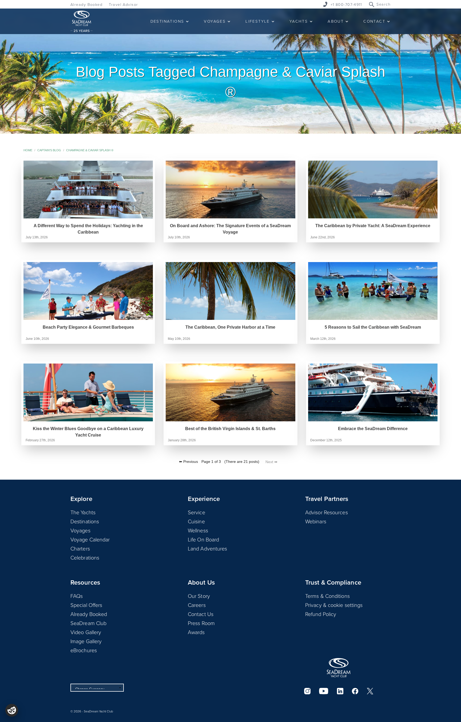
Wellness (198, 530)
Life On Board (203, 539)
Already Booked (86, 4)
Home (27, 150)
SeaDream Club (88, 623)
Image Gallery (86, 641)
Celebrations (84, 557)
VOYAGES (215, 21)
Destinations (84, 521)
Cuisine (196, 521)
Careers (197, 605)
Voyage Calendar (90, 539)
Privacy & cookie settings (334, 605)
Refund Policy (320, 614)
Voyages (80, 530)
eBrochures (83, 650)
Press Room (201, 623)
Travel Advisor (123, 4)
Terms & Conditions (327, 595)
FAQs (76, 595)
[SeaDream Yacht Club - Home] (338, 667)
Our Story (199, 595)
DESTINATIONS (167, 21)
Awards (196, 632)
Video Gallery (85, 632)
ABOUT (336, 21)
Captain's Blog (49, 150)
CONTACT (374, 21)
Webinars (315, 521)
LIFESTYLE (257, 21)
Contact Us (200, 614)
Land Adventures (207, 548)
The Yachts (83, 512)
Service (196, 512)
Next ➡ (271, 462)
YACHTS (298, 21)
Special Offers (86, 605)
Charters (80, 548)
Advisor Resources (326, 512)
